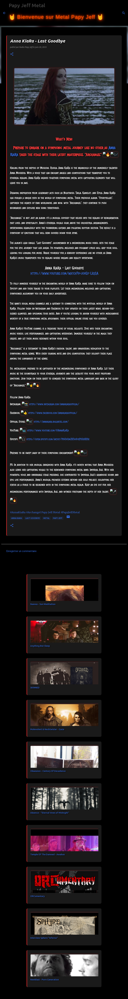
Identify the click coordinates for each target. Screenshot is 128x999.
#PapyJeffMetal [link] (70, 512)
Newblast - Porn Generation (44, 979)
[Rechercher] (108, 13)
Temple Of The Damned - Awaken (47, 854)
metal (46, 518)
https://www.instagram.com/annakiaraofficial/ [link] (54, 404)
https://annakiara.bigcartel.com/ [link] (51, 421)
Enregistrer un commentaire (21, 551)
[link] (52, 413)
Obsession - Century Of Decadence (48, 771)
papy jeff (57, 518)
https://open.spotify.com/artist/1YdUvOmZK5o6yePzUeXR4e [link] (57, 439)
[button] (12, 54)
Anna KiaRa (16, 518)
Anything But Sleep (40, 646)
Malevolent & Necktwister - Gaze (47, 729)
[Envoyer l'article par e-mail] (68, 518)
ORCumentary (37, 896)
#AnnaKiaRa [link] (17, 512)
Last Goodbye (32, 518)
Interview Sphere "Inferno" (44, 938)
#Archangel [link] (33, 512)
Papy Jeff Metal (27, 5)
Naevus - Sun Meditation (42, 604)
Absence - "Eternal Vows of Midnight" (49, 813)
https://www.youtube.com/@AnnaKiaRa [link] (48, 430)
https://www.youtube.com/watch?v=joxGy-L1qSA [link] (64, 273)
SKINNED (34, 687)
